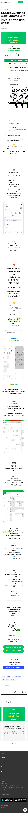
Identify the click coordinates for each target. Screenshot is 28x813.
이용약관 (13, 805)
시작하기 (20, 2)
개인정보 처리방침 (5, 805)
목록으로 (7, 685)
